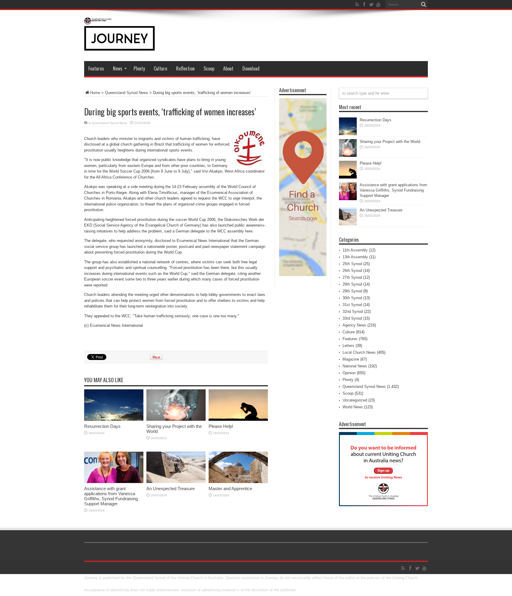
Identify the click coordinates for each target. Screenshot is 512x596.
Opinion (349, 373)
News (117, 68)
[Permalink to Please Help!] (238, 419)
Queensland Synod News (126, 92)
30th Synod (352, 298)
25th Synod (352, 264)
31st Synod (352, 304)
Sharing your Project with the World (390, 141)
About (228, 68)
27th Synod (352, 277)
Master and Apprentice (230, 488)
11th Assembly (355, 250)
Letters (348, 345)
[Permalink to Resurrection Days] (113, 419)
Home (95, 92)
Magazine (351, 359)
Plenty (139, 68)
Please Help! (221, 426)
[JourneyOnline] (119, 46)
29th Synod (352, 291)
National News (355, 366)
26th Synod (352, 270)
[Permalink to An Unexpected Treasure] (176, 481)
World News (353, 407)
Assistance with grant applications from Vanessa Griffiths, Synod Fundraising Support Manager (111, 496)
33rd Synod (352, 318)
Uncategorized (355, 400)
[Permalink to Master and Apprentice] (238, 481)
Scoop (209, 68)
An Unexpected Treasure (170, 488)
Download (251, 68)
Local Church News (359, 352)
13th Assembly (355, 257)
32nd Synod (353, 311)
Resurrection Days (102, 426)
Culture (160, 68)
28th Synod (352, 284)
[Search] (423, 4)
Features (96, 68)
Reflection (185, 68)
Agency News (354, 325)
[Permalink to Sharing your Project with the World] (176, 419)
